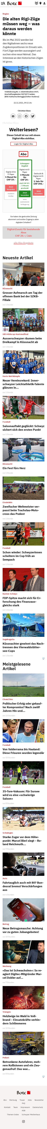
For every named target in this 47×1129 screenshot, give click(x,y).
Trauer (22, 1100)
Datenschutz (38, 1107)
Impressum (25, 1107)
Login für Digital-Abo (23, 144)
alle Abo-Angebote (23, 242)
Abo (5, 1100)
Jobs (30, 1100)
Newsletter (39, 1100)
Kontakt (7, 1107)
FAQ (23, 1103)
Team (15, 1107)
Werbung (13, 1100)
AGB (23, 1110)
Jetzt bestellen (11, 188)
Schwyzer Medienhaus (31, 1114)
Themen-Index (13, 1114)
